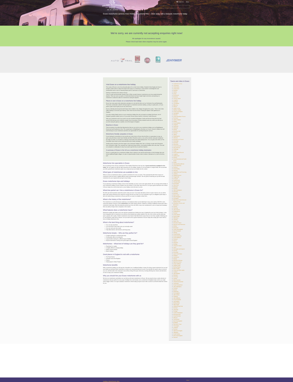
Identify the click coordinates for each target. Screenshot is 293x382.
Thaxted (175, 219)
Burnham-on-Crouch (178, 139)
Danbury (175, 167)
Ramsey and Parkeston (179, 224)
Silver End (175, 185)
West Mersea (176, 147)
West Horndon (177, 280)
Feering (175, 250)
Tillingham (175, 332)
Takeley (175, 232)
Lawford (175, 173)
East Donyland (177, 231)
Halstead (175, 128)
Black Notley (176, 268)
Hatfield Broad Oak (178, 306)
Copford (175, 272)
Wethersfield (176, 303)
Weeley (175, 258)
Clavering (175, 309)
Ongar (174, 150)
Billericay (175, 105)
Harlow (175, 92)
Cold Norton (176, 319)
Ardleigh (175, 244)
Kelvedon (175, 191)
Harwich (175, 114)
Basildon (175, 90)
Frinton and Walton (178, 111)
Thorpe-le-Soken (177, 245)
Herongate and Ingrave (179, 249)
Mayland (175, 186)
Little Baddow (176, 273)
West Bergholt (176, 196)
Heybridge (175, 141)
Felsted (175, 206)
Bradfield (175, 322)
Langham (175, 327)
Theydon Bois (176, 182)
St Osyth (175, 178)
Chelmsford (176, 87)
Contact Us (181, 2)
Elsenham (175, 227)
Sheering (175, 208)
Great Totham (176, 214)
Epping (175, 129)
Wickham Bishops (177, 260)
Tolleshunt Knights (177, 330)
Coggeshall (176, 177)
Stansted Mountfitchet (178, 164)
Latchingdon (176, 301)
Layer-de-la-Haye (177, 253)
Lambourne (176, 257)
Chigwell (175, 124)
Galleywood (176, 155)
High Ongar (176, 304)
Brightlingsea (176, 136)
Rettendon (175, 291)
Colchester (176, 85)
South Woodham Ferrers (179, 116)
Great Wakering (177, 165)
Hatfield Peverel (177, 175)
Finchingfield (176, 293)
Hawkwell (175, 126)
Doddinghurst (176, 211)
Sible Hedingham (177, 190)
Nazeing (175, 170)
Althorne (175, 317)
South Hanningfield (178, 229)
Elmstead (175, 252)
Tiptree (175, 134)
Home (128, 6)
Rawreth (175, 337)
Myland (175, 157)
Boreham (175, 193)
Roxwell (175, 329)
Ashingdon (176, 198)
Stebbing (175, 296)
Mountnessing (176, 314)
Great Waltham (177, 237)
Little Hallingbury (177, 286)
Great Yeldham (177, 263)
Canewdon (176, 283)
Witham (175, 106)
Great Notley (176, 168)
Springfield (176, 113)
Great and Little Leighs (178, 270)
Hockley (175, 132)
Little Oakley (176, 294)
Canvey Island (177, 98)
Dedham (175, 255)
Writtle (174, 162)
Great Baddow (177, 123)
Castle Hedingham (178, 312)
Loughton (175, 100)
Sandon (175, 278)
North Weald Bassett (178, 152)
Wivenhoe (175, 144)
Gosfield (175, 288)
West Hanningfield (177, 335)
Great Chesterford (177, 285)
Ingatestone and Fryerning (179, 172)
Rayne (175, 240)
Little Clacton (176, 209)
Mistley (175, 226)
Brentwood (176, 95)
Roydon (175, 213)
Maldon (175, 121)
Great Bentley (176, 234)
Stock (174, 247)
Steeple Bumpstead (178, 281)
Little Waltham (176, 298)
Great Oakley (176, 334)
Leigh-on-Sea (176, 108)
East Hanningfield (177, 321)
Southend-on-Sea (177, 83)
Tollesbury (175, 218)
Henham (175, 307)
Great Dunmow (177, 146)
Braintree (175, 97)
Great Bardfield (177, 299)
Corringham (176, 103)
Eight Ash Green (177, 262)
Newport (175, 239)
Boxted (175, 290)
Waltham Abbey (177, 110)
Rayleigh (175, 101)
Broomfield (176, 183)
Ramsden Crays (177, 324)
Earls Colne (176, 195)
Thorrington (176, 325)
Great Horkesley (177, 236)
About (187, 2)
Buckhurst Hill (176, 131)
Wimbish (175, 275)
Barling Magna (177, 267)
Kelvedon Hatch (177, 222)
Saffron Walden (177, 119)
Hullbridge (175, 149)
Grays (174, 93)
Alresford (175, 242)
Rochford (175, 118)
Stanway (175, 137)
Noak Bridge (176, 216)
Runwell (175, 188)
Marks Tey (176, 221)
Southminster (176, 180)
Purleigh (175, 311)
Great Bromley (177, 316)
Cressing (175, 276)
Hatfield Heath (176, 265)
